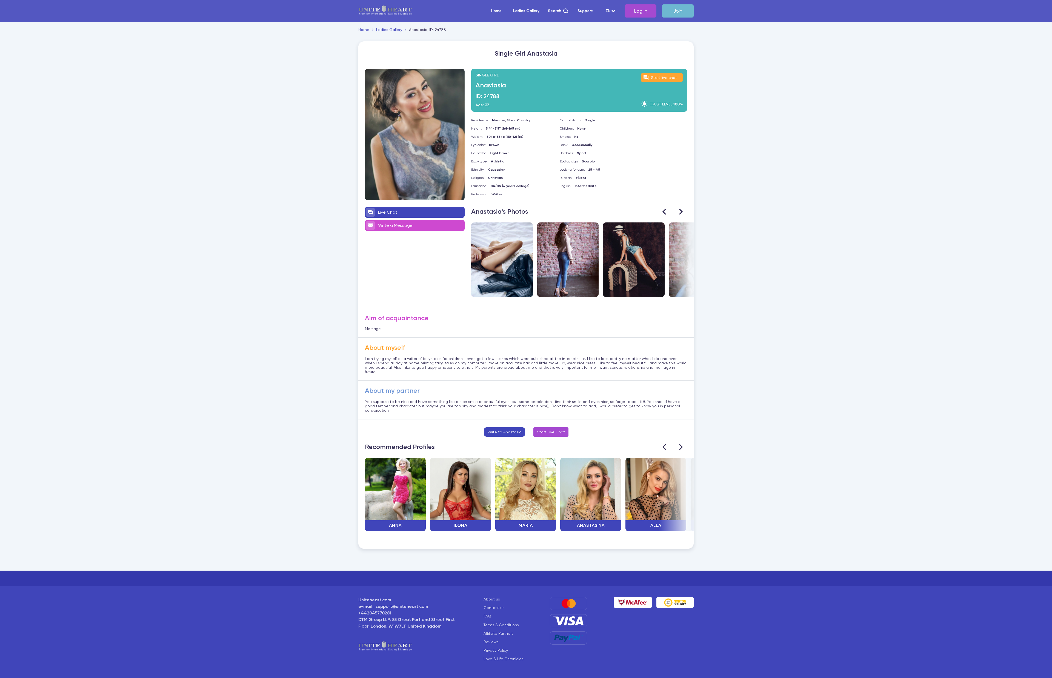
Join (677, 11)
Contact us (494, 607)
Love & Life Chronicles (504, 659)
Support (585, 11)
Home (496, 11)
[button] (558, 11)
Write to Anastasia (504, 432)
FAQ (487, 616)
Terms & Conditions (501, 625)
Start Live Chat (551, 432)
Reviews (491, 642)
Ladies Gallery (526, 11)
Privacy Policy (496, 650)
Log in (640, 11)
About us (492, 599)
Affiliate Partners (498, 633)
